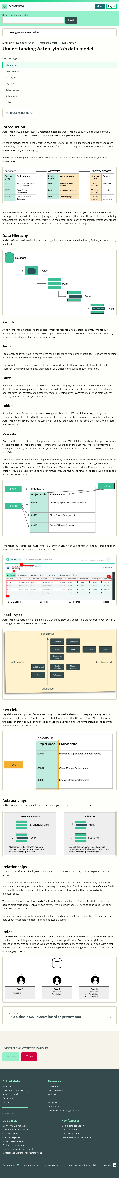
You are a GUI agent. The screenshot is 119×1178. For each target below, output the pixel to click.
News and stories (11, 1094)
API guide (52, 1102)
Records (8, 322)
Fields (6, 346)
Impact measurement (13, 1141)
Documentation (25, 43)
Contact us (7, 1113)
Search (71, 20)
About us (6, 1086)
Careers (6, 1102)
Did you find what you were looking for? (25, 1048)
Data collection (69, 1129)
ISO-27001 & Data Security (15, 1090)
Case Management (11, 1133)
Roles (8, 102)
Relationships (12, 89)
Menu (100, 6)
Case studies (54, 1086)
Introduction (11, 65)
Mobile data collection (73, 1125)
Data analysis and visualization (77, 1137)
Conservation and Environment (17, 1149)
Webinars (52, 1094)
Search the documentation (15, 15)
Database (9, 434)
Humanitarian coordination (15, 1129)
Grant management (11, 1137)
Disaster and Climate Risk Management (22, 1152)
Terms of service (31, 1164)
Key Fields (10, 83)
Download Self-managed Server (63, 1110)
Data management (71, 1133)
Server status (9, 1164)
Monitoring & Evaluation (14, 1125)
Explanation (69, 43)
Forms (7, 378)
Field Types (11, 77)
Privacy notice (51, 1164)
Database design (48, 43)
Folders (7, 406)
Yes (13, 1056)
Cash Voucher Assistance (14, 1145)
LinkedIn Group (82, 1164)
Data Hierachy (12, 71)
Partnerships (8, 1098)
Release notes (55, 1106)
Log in (111, 6)
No (31, 1056)
